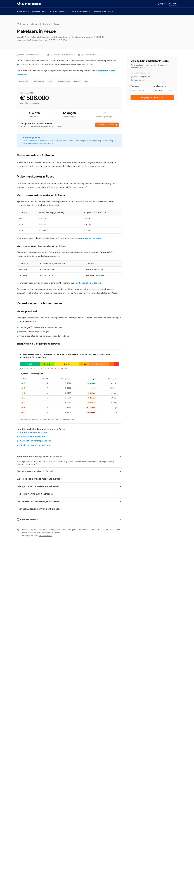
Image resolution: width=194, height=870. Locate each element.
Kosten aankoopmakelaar (32, 436)
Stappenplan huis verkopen (33, 432)
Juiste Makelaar (45, 535)
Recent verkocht (64, 81)
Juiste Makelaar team (34, 55)
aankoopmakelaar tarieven (88, 282)
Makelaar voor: (159, 86)
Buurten (77, 81)
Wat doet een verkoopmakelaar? (35, 440)
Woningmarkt (23, 81)
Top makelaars (38, 81)
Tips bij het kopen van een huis (34, 445)
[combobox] (163, 90)
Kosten (50, 81)
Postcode (135, 86)
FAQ (86, 81)
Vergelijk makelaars (105, 125)
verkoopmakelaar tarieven (88, 238)
